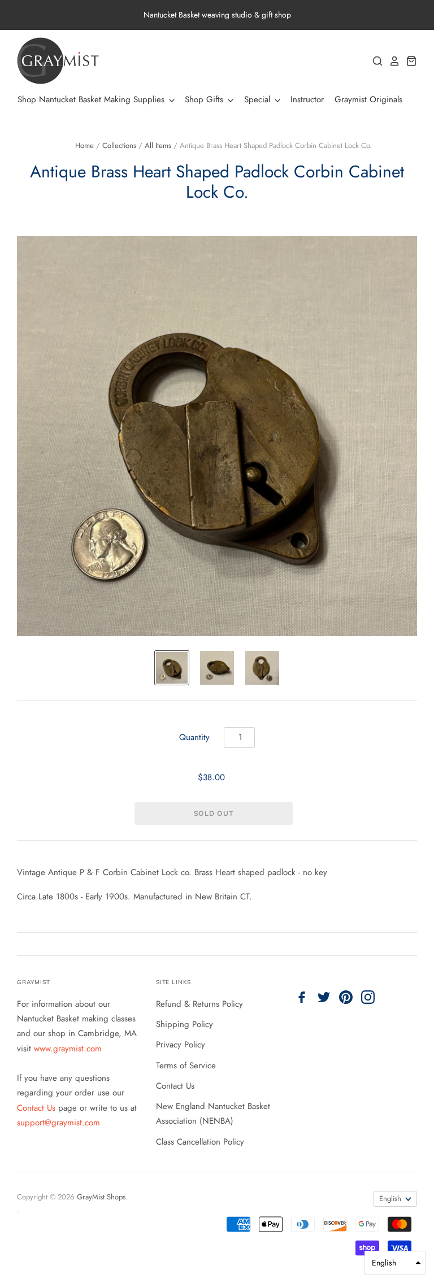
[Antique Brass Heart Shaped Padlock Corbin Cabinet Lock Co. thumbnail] (172, 668)
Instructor (307, 99)
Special (258, 99)
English (390, 1198)
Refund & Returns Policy (199, 1004)
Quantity (194, 737)
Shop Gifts (205, 99)
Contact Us (37, 1108)
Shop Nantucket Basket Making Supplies (92, 99)
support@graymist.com (58, 1122)
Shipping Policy (184, 1024)
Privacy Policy (180, 1044)
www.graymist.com (68, 1048)
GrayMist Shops (101, 1196)
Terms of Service (186, 1065)
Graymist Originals (368, 99)
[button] (395, 1263)
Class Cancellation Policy (200, 1142)
